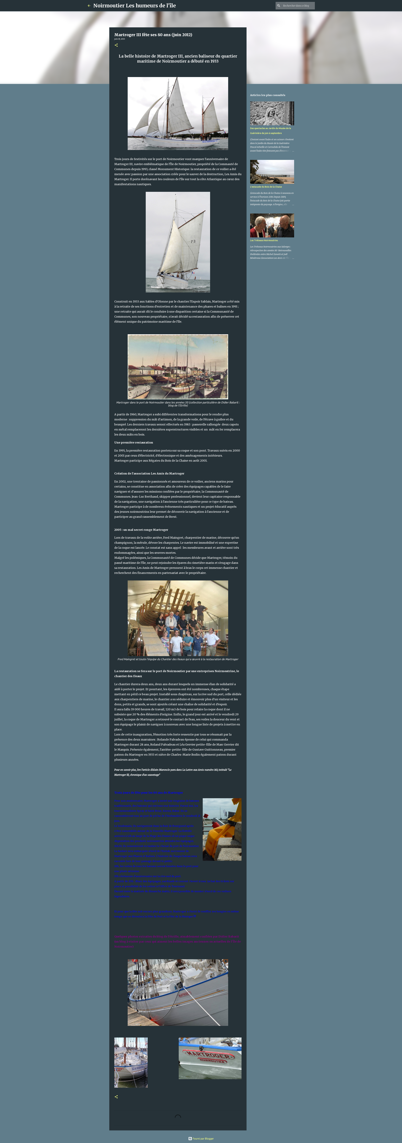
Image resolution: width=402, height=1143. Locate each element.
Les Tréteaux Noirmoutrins (264, 240)
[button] (116, 45)
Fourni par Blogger (203, 1138)
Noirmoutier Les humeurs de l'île (134, 6)
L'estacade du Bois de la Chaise (266, 187)
